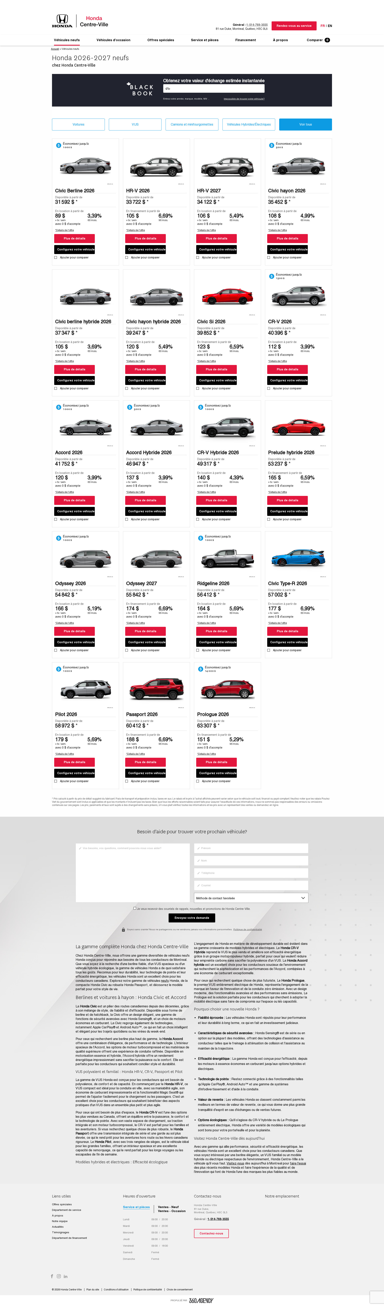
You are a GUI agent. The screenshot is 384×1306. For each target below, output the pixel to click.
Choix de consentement (180, 1289)
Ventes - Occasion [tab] (172, 1211)
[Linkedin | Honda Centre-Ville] (66, 1276)
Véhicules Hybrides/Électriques (249, 124)
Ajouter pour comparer (74, 257)
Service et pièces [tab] (136, 1207)
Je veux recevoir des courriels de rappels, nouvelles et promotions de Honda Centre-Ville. (193, 908)
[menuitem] (67, 40)
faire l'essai (298, 1163)
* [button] (77, 202)
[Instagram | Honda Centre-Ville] (59, 1276)
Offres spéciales (160, 40)
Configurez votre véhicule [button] (76, 249)
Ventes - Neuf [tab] (168, 1207)
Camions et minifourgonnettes (192, 124)
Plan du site (93, 1289)
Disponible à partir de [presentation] (68, 197)
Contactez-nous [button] (211, 1233)
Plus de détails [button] (74, 238)
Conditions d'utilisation (116, 1289)
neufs (165, 981)
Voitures (78, 124)
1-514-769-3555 (257, 24)
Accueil (55, 49)
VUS (135, 124)
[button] (67, 40)
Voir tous (305, 124)
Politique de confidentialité (247, 929)
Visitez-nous (235, 1163)
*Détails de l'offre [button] (64, 230)
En (330, 26)
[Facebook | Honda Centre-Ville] (52, 1276)
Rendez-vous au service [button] (294, 25)
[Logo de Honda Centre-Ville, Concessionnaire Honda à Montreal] (82, 20)
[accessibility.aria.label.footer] (201, 1300)
